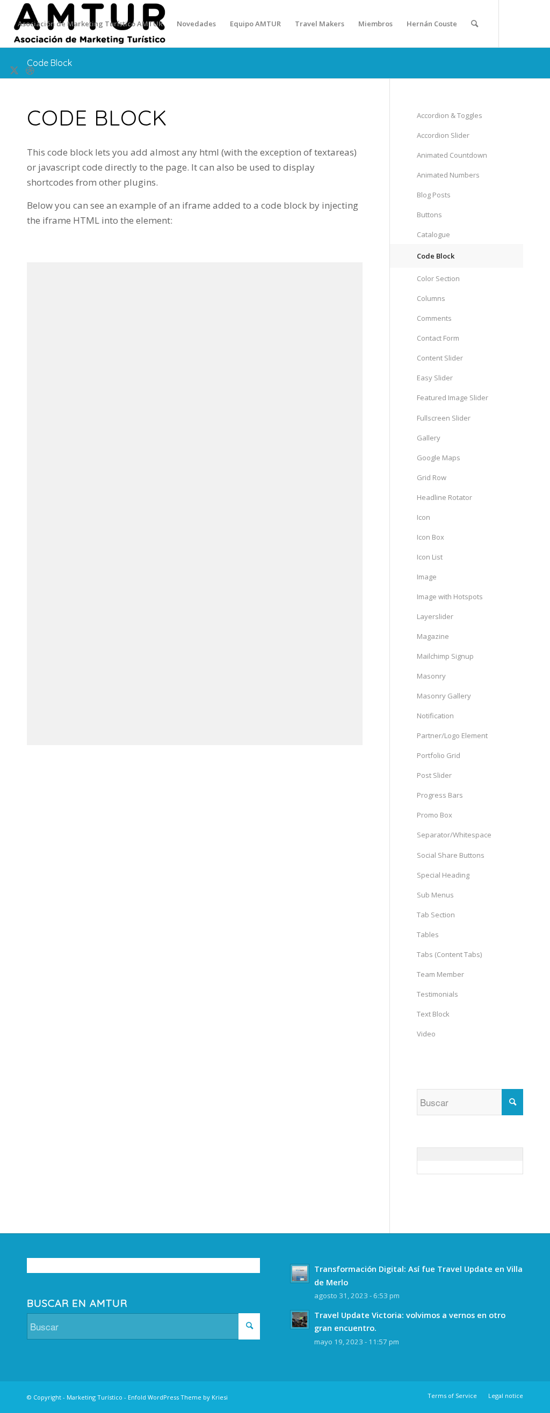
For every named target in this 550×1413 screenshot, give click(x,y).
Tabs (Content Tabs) (449, 954)
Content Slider (440, 358)
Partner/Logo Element (452, 735)
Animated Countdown (452, 155)
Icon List (430, 557)
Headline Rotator (444, 497)
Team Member (440, 974)
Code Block (49, 62)
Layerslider (435, 616)
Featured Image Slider (452, 397)
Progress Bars (440, 795)
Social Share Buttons (450, 855)
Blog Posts (434, 195)
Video (426, 1034)
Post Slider (434, 775)
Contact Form (438, 338)
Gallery (428, 438)
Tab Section (436, 914)
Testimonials (437, 994)
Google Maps (438, 457)
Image (427, 577)
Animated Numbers (448, 175)
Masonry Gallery (444, 696)
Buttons (429, 214)
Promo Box (434, 815)
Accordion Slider (443, 135)
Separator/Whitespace (454, 835)
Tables (428, 934)
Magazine (433, 636)
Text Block (433, 1014)
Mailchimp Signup (445, 656)
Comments (434, 318)
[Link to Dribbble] (30, 70)
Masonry (431, 676)
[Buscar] (474, 23)
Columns (431, 298)
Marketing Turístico (94, 1397)
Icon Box (430, 537)
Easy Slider (435, 377)
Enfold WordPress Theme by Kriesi (178, 1397)
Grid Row (431, 477)
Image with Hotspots (450, 596)
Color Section (438, 278)
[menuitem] (90, 23)
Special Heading (443, 875)
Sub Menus (435, 895)
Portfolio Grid (438, 755)
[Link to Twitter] (14, 70)
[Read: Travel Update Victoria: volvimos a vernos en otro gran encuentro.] (299, 1319)
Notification (435, 715)
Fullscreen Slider (444, 418)
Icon (423, 517)
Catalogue (433, 234)
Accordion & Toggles (449, 115)
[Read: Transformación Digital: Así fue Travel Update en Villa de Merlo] (299, 1273)
